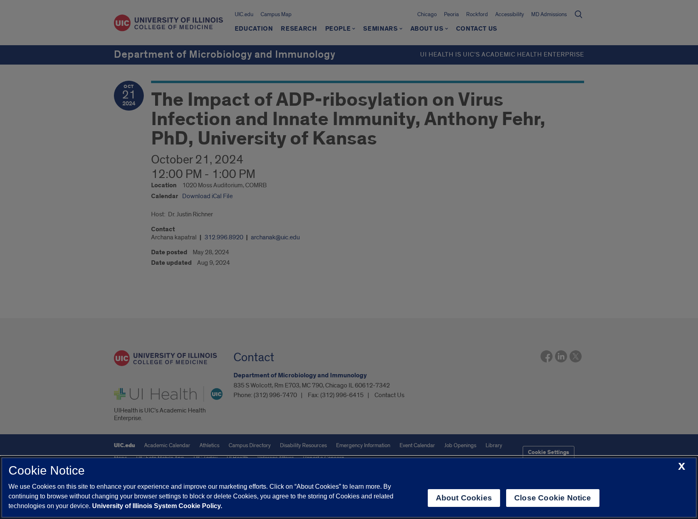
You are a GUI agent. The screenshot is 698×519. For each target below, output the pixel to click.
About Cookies (464, 498)
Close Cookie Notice (552, 498)
